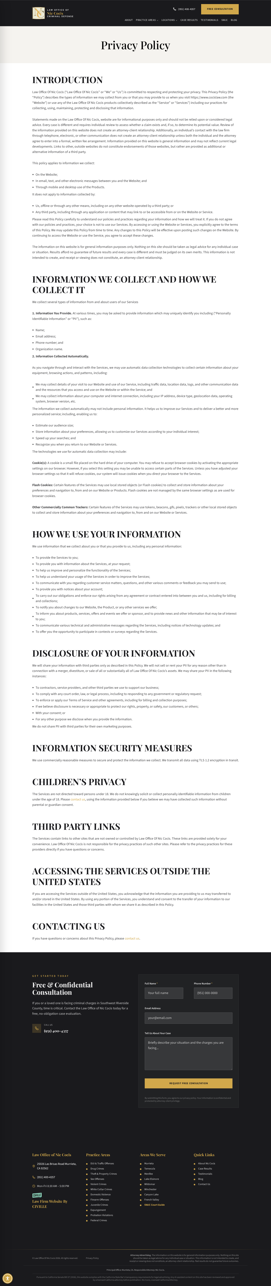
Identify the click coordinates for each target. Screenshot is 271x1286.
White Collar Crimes (101, 1189)
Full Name (151, 984)
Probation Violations (102, 1215)
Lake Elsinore (151, 1179)
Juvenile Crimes (99, 1205)
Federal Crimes (99, 1220)
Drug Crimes (97, 1169)
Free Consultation (220, 9)
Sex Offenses (97, 1179)
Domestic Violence (101, 1194)
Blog (234, 20)
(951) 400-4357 (186, 9)
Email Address (153, 1008)
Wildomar (149, 1184)
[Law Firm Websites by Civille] (54, 1201)
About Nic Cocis (206, 1163)
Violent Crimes (98, 1184)
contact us (78, 799)
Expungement (98, 1210)
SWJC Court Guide (154, 1205)
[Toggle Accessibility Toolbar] (7, 1278)
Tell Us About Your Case (158, 1033)
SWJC (224, 20)
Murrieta (149, 1163)
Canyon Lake (151, 1194)
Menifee (148, 1174)
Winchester (150, 1189)
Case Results (189, 20)
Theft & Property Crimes (104, 1174)
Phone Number (203, 984)
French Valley (151, 1200)
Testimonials (209, 20)
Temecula (149, 1169)
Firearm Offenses (100, 1200)
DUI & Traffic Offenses (102, 1163)
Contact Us (204, 1184)
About (129, 20)
